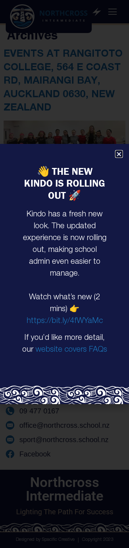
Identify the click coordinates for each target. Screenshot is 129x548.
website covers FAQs (71, 350)
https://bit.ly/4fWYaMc (65, 321)
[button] (119, 154)
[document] (64, 274)
